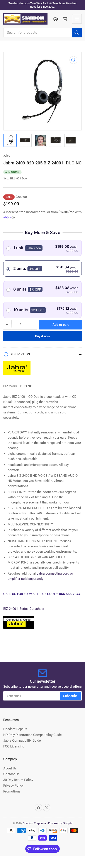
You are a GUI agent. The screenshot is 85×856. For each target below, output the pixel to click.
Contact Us (11, 774)
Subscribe (70, 696)
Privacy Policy (13, 785)
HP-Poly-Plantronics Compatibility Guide (32, 735)
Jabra (6, 155)
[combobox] (42, 32)
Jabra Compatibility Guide (22, 740)
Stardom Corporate (34, 823)
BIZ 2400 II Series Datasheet (23, 609)
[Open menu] (77, 19)
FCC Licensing (13, 746)
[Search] (77, 32)
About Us (10, 768)
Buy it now (42, 336)
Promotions (11, 791)
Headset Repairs (15, 729)
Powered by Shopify (60, 823)
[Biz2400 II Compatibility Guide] (18, 624)
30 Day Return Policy (18, 780)
